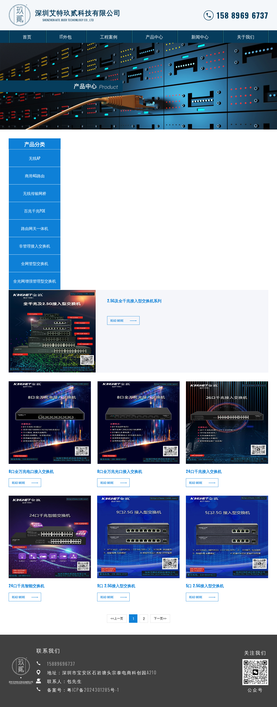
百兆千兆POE (34, 211)
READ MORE (117, 320)
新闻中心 (200, 36)
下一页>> (160, 618)
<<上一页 (117, 618)
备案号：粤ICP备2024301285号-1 (83, 689)
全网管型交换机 (34, 263)
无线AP (34, 158)
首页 (27, 36)
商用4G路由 (35, 175)
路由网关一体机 (34, 228)
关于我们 (245, 36)
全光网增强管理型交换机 (34, 281)
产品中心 (154, 36)
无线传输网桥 (34, 193)
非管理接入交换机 (34, 246)
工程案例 (108, 36)
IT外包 (66, 36)
